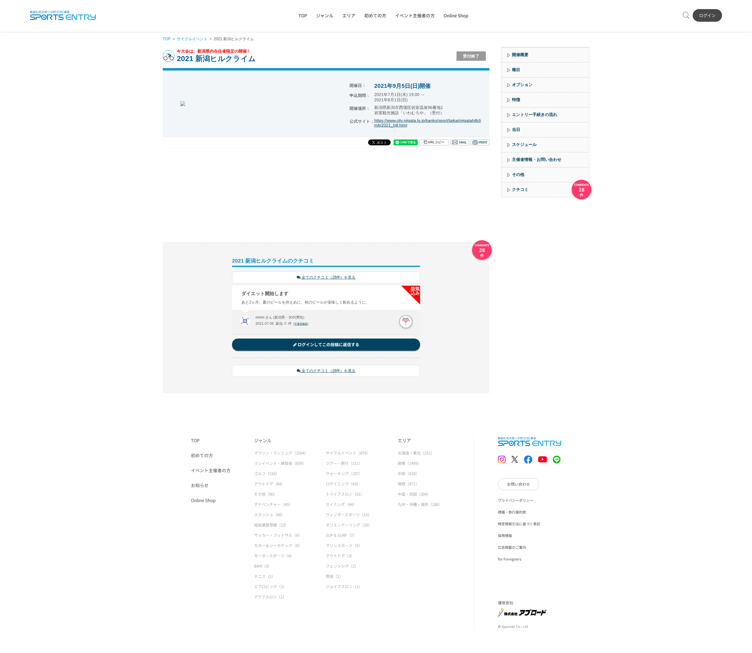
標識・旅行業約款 (512, 511)
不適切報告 (301, 323)
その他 (518, 174)
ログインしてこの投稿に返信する (328, 344)
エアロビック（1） (270, 586)
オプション (522, 84)
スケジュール (524, 144)
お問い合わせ (518, 484)
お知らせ (200, 485)
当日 (516, 129)
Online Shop (456, 15)
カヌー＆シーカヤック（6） (278, 545)
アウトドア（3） (340, 555)
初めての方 (375, 15)
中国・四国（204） (414, 494)
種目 (516, 69)
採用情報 (505, 535)
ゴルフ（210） (266, 473)
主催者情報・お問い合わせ (536, 159)
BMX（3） (263, 566)
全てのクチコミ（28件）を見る (328, 277)
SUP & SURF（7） (341, 535)
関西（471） (408, 484)
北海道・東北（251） (416, 453)
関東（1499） (409, 463)
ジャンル (324, 15)
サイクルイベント (192, 39)
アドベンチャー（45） (273, 504)
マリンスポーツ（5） (344, 545)
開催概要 (520, 54)
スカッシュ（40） (269, 514)
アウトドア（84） (269, 484)
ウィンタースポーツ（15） (349, 514)
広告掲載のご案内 (512, 547)
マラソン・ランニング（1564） (281, 453)
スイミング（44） (341, 504)
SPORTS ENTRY (63, 15)
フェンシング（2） (342, 566)
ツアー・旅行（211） (344, 463)
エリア (348, 15)
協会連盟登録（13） (271, 525)
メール (459, 142)
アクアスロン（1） (270, 597)
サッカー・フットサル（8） (278, 535)
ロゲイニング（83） (343, 484)
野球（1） (334, 576)
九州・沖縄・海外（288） (420, 504)
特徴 (516, 99)
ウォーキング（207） (344, 473)
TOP (302, 15)
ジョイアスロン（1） (344, 586)
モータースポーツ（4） (274, 555)
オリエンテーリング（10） (349, 525)
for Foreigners (509, 558)
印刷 (480, 142)
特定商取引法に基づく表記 (519, 523)
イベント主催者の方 (415, 15)
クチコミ (520, 189)
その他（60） (265, 494)
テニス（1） (264, 576)
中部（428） (408, 473)
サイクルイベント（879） (348, 453)
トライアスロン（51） (345, 494)
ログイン (707, 15)
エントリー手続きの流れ (534, 114)
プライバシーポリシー (515, 500)
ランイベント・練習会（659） (280, 463)
